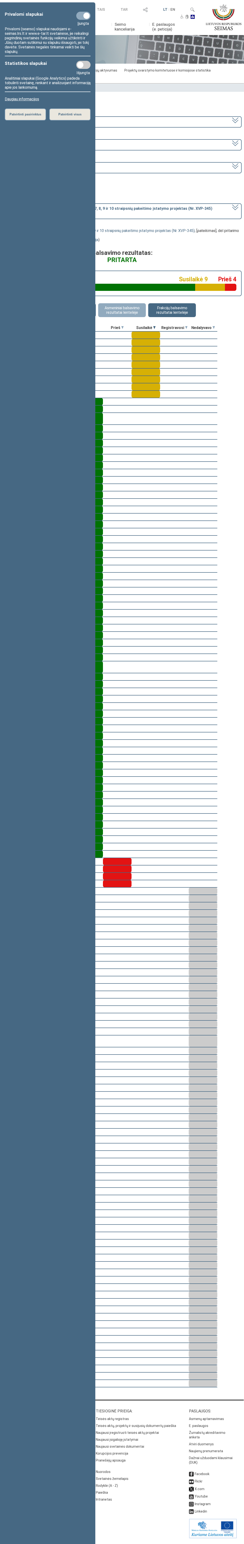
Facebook (202, 1474)
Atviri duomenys (201, 1444)
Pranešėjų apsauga (111, 1460)
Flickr (199, 1481)
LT (165, 9)
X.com (199, 1489)
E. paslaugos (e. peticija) (163, 26)
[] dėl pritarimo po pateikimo (108, 210)
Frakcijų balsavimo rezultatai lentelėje (172, 310)
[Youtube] (191, 1496)
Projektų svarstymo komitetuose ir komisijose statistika (167, 70)
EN (172, 9)
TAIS (101, 9)
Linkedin (201, 1511)
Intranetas (104, 1499)
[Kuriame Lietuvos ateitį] (213, 1537)
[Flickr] (191, 1481)
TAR (124, 9)
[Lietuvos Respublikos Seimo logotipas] (224, 17)
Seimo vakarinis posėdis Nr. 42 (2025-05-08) (42, 167)
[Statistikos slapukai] (83, 65)
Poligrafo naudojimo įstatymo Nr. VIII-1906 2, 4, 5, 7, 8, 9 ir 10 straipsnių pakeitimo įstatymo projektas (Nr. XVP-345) (98, 230)
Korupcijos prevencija (112, 1453)
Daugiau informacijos (22, 99)
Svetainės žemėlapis (112, 1479)
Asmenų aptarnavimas (206, 1419)
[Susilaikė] (154, 327)
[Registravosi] (186, 327)
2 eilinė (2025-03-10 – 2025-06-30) (35, 144)
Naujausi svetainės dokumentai (120, 1446)
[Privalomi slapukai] (83, 16)
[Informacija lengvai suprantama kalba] (193, 17)
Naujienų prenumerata (206, 1451)
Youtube (201, 1496)
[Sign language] (187, 17)
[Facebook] (191, 1474)
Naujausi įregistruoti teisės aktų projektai (127, 1433)
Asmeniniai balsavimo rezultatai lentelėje (122, 310)
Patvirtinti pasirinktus (25, 114)
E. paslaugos (198, 1426)
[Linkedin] (191, 1511)
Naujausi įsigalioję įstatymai (117, 1439)
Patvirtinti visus (69, 114)
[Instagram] (191, 1504)
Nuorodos (103, 1472)
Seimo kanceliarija (125, 26)
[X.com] (191, 1489)
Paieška (102, 1492)
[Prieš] (122, 327)
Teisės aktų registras (112, 1419)
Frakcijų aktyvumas (102, 70)
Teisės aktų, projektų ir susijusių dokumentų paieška (136, 1426)
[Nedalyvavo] (214, 327)
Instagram (203, 1504)
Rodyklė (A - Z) (107, 1485)
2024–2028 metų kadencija (28, 121)
